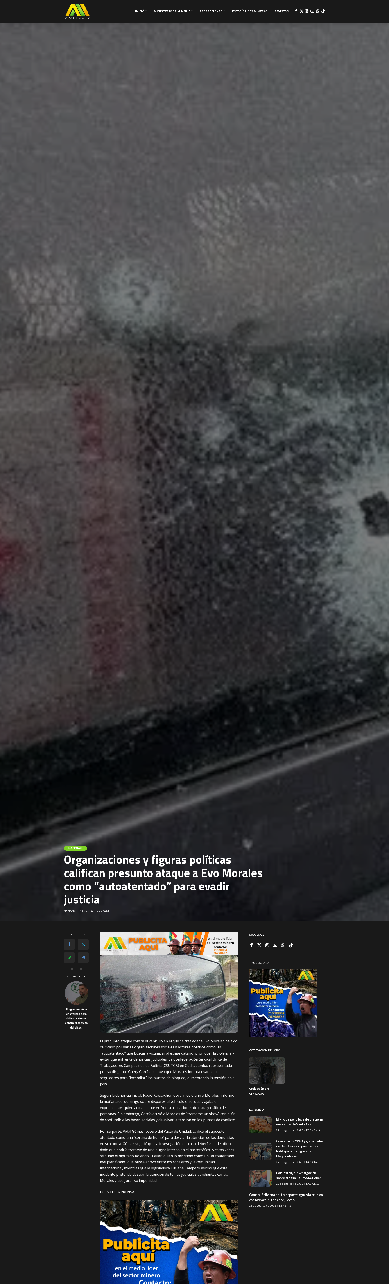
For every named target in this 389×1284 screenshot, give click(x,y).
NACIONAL (75, 848)
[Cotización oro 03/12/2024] (267, 1070)
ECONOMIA (313, 1130)
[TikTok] (323, 11)
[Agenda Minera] (77, 11)
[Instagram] (307, 11)
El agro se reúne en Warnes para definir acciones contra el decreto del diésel (76, 1018)
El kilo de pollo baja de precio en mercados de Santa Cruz (299, 1122)
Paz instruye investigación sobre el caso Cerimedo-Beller (298, 1175)
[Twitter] (301, 11)
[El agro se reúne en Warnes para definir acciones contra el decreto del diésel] (76, 993)
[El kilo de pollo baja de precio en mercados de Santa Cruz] (260, 1124)
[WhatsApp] (318, 11)
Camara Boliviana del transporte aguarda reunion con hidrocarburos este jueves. (286, 1197)
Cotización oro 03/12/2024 (259, 1091)
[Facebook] (296, 11)
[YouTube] (312, 11)
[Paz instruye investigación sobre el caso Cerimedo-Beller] (260, 1178)
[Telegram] (83, 957)
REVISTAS (285, 1205)
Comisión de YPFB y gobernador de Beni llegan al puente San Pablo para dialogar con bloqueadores (299, 1149)
